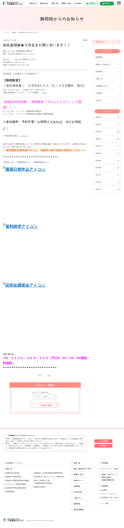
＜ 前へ (39, 376)
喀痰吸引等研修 (39, 487)
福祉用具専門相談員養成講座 (15, 488)
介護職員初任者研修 (12, 473)
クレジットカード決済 (110, 469)
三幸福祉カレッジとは (14, 463)
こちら (44, 92)
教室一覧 (77, 463)
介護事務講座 (10, 491)
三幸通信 (99, 93)
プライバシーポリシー (108, 494)
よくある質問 (103, 441)
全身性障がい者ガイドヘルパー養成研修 (49, 477)
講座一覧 (55, 3)
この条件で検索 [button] (45, 405)
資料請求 (92, 3)
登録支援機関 (78, 509)
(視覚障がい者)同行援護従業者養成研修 (48, 473)
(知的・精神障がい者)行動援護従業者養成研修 (43, 482)
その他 (98, 100)
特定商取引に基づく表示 (109, 497)
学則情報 (105, 463)
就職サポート (78, 480)
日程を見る (33, 3)
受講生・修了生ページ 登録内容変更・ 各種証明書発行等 (110, 477)
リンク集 (105, 503)
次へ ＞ (50, 376)
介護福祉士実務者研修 (13, 477)
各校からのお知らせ (103, 64)
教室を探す (44, 3)
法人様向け (78, 3)
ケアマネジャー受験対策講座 (15, 484)
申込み (107, 3)
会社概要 (103, 490)
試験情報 (99, 57)
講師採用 (77, 504)
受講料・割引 (66, 3)
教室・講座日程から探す (83, 469)
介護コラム (100, 79)
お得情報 (99, 71)
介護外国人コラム (102, 86)
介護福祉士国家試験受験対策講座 (17, 480)
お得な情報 (78, 492)
